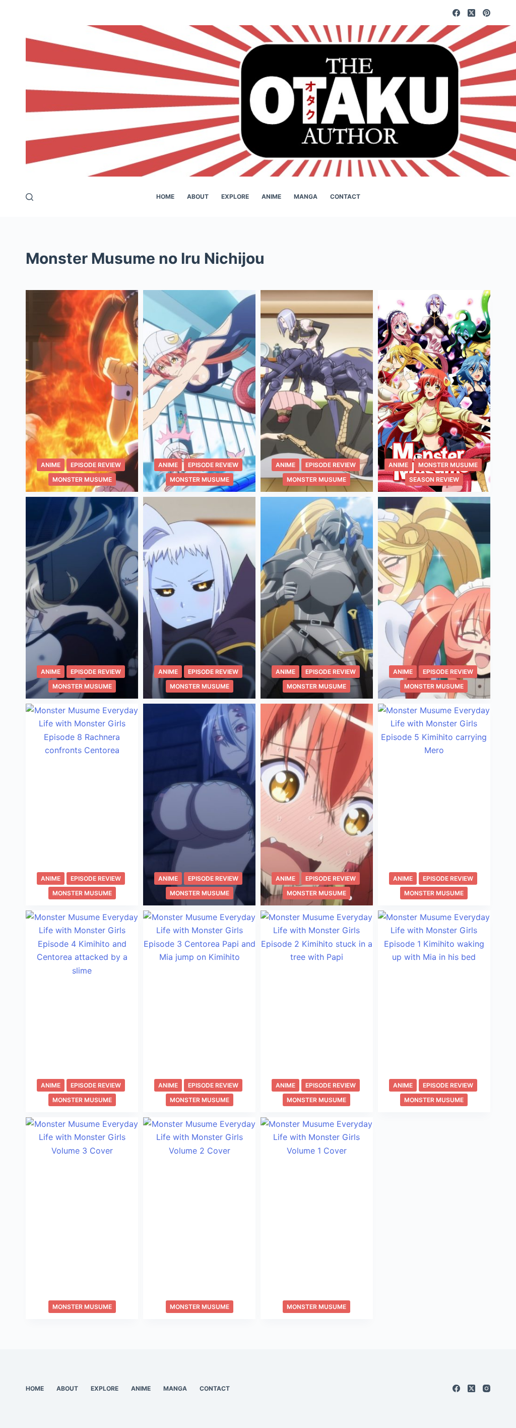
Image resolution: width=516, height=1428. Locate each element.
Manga (305, 196)
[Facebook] (456, 13)
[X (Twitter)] (471, 13)
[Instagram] (486, 1388)
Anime (271, 196)
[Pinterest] (486, 13)
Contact (345, 196)
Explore (235, 196)
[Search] (29, 197)
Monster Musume (82, 479)
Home (165, 196)
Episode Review (96, 465)
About (198, 196)
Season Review (434, 479)
